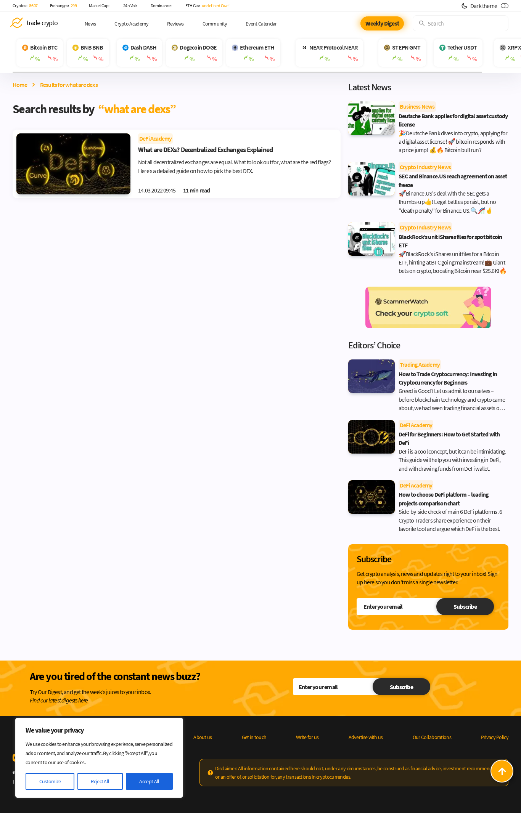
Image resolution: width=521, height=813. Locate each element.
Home (20, 84)
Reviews (175, 23)
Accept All (149, 781)
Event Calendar (261, 23)
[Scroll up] (501, 771)
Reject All (100, 781)
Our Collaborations (432, 737)
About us (202, 737)
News (90, 23)
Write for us (307, 737)
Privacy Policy (494, 737)
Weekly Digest (382, 23)
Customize (50, 781)
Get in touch (254, 737)
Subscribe (465, 606)
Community (215, 23)
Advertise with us (366, 737)
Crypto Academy (131, 23)
